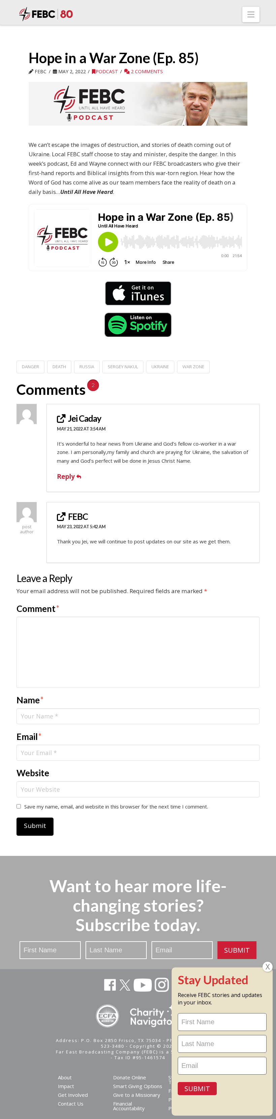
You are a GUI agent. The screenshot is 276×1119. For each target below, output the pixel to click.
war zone (193, 367)
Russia (86, 367)
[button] (251, 14)
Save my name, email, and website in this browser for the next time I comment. (116, 806)
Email (29, 737)
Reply (66, 476)
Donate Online (129, 1077)
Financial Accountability (129, 1106)
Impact (66, 1086)
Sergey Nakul (123, 367)
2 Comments (146, 71)
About (65, 1077)
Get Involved (73, 1094)
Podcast (107, 71)
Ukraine (160, 367)
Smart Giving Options (137, 1086)
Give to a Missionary (136, 1094)
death (59, 367)
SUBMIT (237, 950)
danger (30, 367)
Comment (38, 609)
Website (32, 773)
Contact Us (70, 1103)
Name (30, 700)
